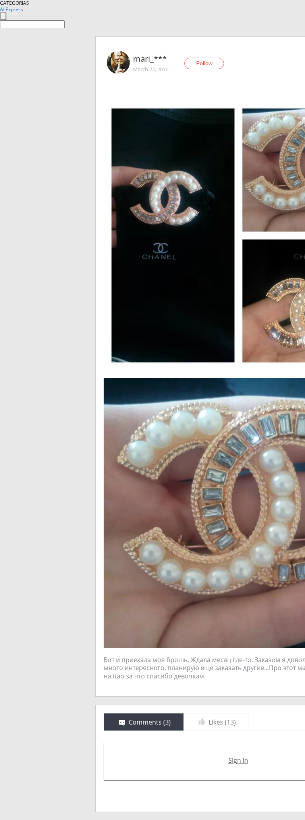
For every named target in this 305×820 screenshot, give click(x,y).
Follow (204, 63)
